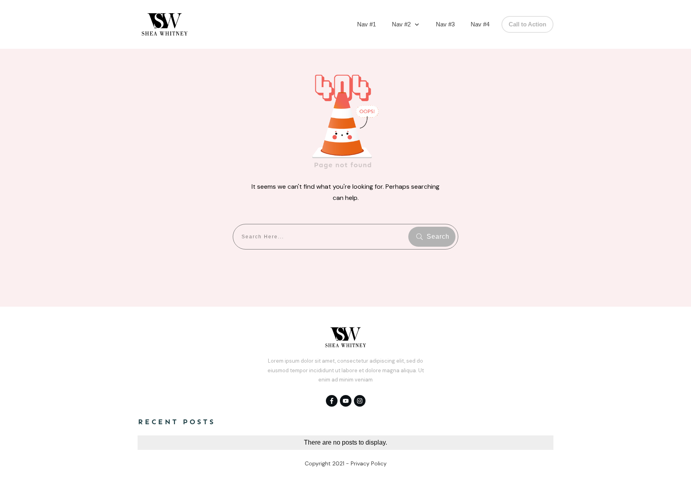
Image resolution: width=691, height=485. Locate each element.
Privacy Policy (369, 463)
